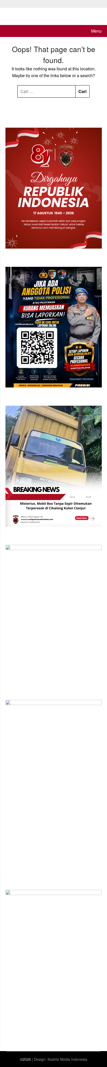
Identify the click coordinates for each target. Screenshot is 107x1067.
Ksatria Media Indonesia (67, 1059)
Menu (96, 31)
